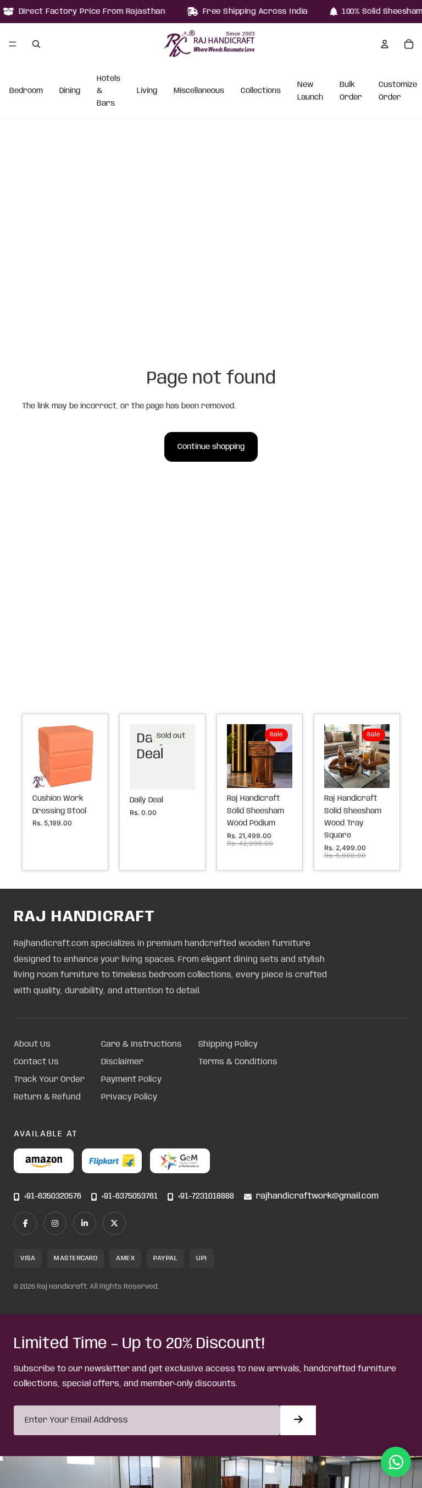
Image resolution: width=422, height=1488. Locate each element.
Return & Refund (47, 1097)
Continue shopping (211, 447)
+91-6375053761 (130, 1196)
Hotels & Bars (108, 91)
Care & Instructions (141, 1044)
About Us (32, 1044)
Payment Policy (131, 1079)
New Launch (310, 91)
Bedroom (26, 91)
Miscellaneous (199, 91)
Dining (69, 91)
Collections (261, 91)
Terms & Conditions (237, 1062)
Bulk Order (351, 91)
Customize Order (398, 91)
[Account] (385, 44)
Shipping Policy (228, 1044)
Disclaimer (122, 1062)
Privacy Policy (129, 1097)
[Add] (81, 771)
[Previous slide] (44, 756)
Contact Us (36, 1062)
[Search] (36, 44)
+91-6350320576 (52, 1196)
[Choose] (275, 771)
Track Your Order (49, 1079)
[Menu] (12, 44)
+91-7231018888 (206, 1196)
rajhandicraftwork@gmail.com (317, 1196)
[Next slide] (86, 756)
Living (147, 91)
